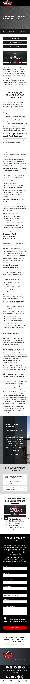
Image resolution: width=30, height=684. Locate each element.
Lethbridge (6, 355)
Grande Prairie (14, 353)
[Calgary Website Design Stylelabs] (15, 677)
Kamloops (12, 358)
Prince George (10, 360)
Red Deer (15, 355)
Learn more (4, 530)
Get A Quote (15, 454)
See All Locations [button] (22, 660)
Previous (2, 518)
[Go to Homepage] (7, 3)
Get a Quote (16, 47)
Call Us (16, 38)
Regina (18, 360)
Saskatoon (6, 362)
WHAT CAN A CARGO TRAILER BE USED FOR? (13, 482)
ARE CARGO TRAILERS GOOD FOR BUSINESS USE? (13, 477)
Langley (6, 358)
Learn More (16, 42)
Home (4, 31)
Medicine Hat (22, 353)
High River (21, 349)
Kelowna (18, 358)
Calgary (20, 351)
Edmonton (6, 353)
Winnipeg (15, 362)
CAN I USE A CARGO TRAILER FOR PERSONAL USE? (13, 488)
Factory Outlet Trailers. (15, 670)
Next (28, 518)
